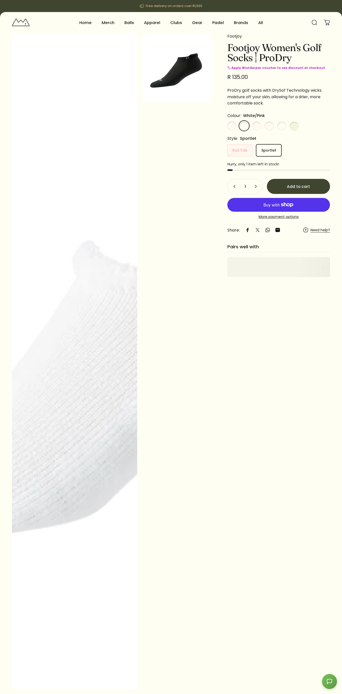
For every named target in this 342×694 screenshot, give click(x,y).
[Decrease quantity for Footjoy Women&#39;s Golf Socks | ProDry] (233, 186)
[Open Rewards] (329, 681)
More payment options (279, 217)
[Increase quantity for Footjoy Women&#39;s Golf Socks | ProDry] (257, 186)
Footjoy (234, 36)
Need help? (320, 230)
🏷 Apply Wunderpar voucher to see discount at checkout (276, 68)
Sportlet (268, 150)
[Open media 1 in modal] (74, 361)
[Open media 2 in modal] (176, 67)
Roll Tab (239, 150)
